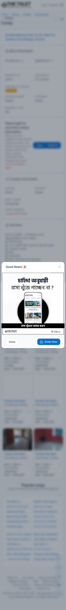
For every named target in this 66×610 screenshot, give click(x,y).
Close (12, 341)
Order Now (51, 341)
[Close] (59, 267)
